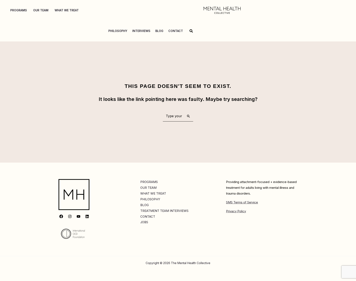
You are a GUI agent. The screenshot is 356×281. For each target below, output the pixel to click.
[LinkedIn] (87, 216)
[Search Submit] (188, 116)
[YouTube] (78, 216)
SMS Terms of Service (242, 202)
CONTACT (147, 216)
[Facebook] (61, 216)
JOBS (144, 222)
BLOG (144, 205)
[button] (191, 31)
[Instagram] (70, 216)
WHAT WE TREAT (153, 193)
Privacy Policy (236, 211)
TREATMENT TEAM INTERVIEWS (164, 211)
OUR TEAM (148, 188)
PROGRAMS (149, 182)
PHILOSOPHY (150, 199)
